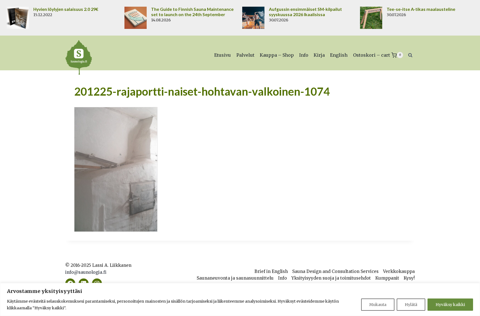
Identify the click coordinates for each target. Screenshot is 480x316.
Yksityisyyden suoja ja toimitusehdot (331, 278)
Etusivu (222, 55)
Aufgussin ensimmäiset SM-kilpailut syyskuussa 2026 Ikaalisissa (305, 12)
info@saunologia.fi (85, 272)
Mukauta (377, 304)
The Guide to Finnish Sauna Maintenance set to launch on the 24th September (192, 12)
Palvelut (245, 55)
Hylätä (411, 304)
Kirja (319, 55)
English (339, 55)
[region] (240, 299)
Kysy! (409, 278)
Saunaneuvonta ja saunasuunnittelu (235, 278)
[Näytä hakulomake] (410, 55)
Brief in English (271, 271)
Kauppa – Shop (277, 55)
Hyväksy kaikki (450, 304)
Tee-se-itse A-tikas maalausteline (421, 9)
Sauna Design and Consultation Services (335, 271)
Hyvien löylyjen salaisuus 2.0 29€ (65, 9)
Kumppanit (387, 278)
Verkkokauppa (399, 271)
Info (303, 55)
